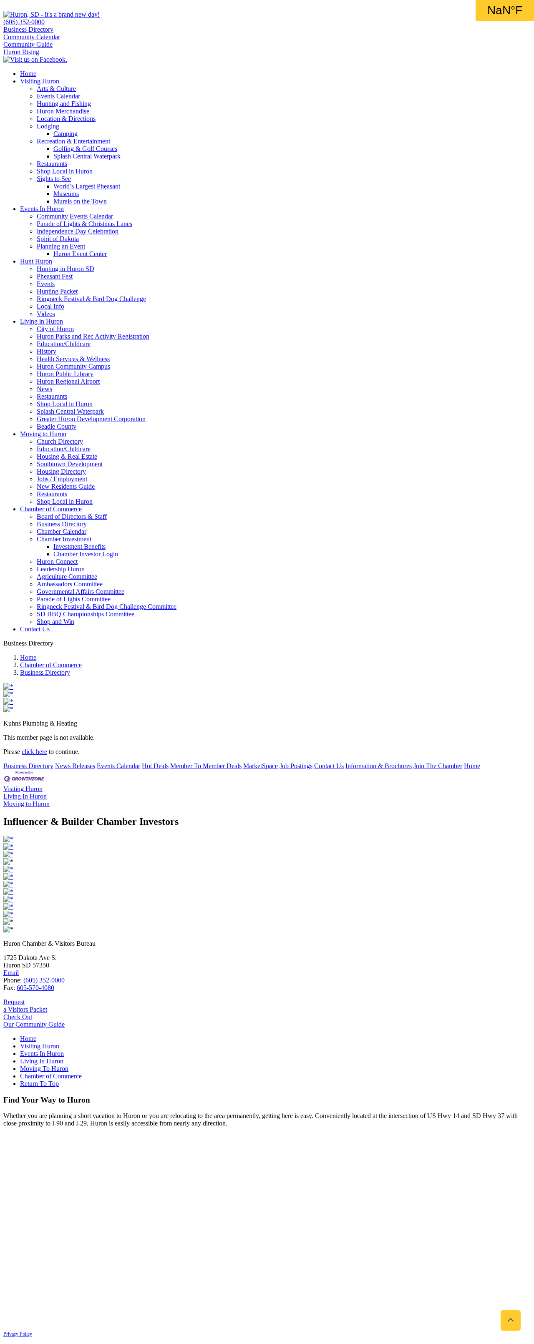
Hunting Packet (57, 291)
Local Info (50, 306)
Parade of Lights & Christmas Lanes (84, 223)
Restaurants (52, 163)
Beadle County (56, 426)
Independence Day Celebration (77, 231)
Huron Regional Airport (68, 381)
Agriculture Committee (67, 576)
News (44, 388)
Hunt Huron (36, 261)
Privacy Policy (17, 1334)
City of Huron (55, 328)
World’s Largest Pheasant (86, 186)
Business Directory (28, 29)
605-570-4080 (35, 987)
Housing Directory (61, 471)
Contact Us (35, 629)
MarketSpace (260, 765)
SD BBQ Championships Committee (85, 614)
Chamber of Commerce (51, 508)
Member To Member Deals (206, 765)
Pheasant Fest (55, 276)
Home (28, 73)
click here (34, 751)
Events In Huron (42, 208)
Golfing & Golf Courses (85, 148)
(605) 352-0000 (24, 21)
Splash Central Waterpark (87, 156)
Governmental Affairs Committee (80, 591)
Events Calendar (58, 96)
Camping (65, 133)
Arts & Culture (56, 88)
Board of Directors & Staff (72, 516)
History (46, 351)
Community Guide (28, 44)
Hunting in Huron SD (65, 268)
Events (46, 283)
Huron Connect (57, 561)
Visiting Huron (39, 81)
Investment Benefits (79, 546)
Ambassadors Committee (70, 584)
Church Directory (60, 441)
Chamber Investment (64, 539)
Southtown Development (70, 463)
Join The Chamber (437, 765)
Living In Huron (41, 1061)
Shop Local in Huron (65, 171)
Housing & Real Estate (67, 456)
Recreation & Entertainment (73, 141)
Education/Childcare (64, 343)
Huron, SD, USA (505, 10)
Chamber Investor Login (85, 554)
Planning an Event (61, 246)
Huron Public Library (65, 373)
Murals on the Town (80, 201)
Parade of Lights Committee (74, 599)
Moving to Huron (43, 433)
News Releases (75, 765)
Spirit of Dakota (58, 238)
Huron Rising (21, 51)
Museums (66, 193)
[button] (511, 1320)
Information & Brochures (378, 765)
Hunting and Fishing (64, 103)
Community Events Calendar (75, 216)
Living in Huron (41, 321)
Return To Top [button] (39, 1083)
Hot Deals (155, 765)
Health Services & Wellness (73, 358)
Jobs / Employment (62, 478)
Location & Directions (66, 118)
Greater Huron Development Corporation (91, 418)
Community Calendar (31, 36)
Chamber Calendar (61, 531)
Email (11, 972)
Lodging (48, 126)
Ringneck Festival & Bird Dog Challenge (91, 298)
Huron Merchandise (63, 111)
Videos (46, 313)
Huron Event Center (80, 253)
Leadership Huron (61, 569)
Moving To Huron (44, 1068)
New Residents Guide (66, 486)
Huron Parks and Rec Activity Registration (93, 336)
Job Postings (296, 765)
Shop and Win (55, 621)
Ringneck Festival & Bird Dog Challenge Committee (106, 606)
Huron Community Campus (73, 366)
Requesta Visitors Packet (25, 1005)
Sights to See (54, 178)
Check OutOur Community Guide (34, 1020)
